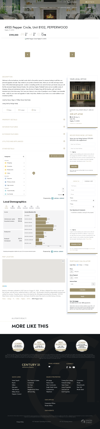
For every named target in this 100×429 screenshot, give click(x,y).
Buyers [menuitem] (14, 383)
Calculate (82, 290)
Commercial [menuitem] (31, 383)
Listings (9, 299)
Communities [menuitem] (43, 7)
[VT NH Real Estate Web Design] (86, 422)
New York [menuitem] (79, 387)
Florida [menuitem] (78, 383)
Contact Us (72, 123)
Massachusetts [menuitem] (80, 385)
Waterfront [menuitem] (49, 392)
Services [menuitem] (34, 7)
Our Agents (79, 123)
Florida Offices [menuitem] (49, 405)
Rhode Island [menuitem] (80, 389)
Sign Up (92, 2)
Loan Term (73, 265)
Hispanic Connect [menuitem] (16, 394)
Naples (23, 299)
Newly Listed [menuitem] (49, 383)
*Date (71, 198)
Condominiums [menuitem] (50, 389)
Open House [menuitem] (65, 385)
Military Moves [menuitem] (15, 392)
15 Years (86, 265)
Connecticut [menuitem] (80, 380)
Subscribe (74, 166)
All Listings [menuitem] (49, 380)
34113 (28, 299)
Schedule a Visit (89, 181)
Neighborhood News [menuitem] (64, 7)
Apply (82, 296)
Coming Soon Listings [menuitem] (67, 380)
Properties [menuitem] (26, 7)
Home (4, 299)
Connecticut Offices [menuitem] (50, 403)
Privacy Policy (88, 161)
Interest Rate (73, 281)
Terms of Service (72, 250)
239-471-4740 (76, 114)
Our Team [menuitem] (30, 385)
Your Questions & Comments (77, 210)
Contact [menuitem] (74, 7)
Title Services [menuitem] (15, 389)
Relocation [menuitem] (15, 387)
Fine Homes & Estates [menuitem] (33, 380)
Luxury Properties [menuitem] (66, 387)
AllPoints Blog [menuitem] (31, 392)
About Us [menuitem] (52, 7)
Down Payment (74, 275)
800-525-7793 (73, 2)
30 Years (80, 265)
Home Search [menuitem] (15, 380)
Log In (88, 2)
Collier (17, 299)
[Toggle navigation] (93, 7)
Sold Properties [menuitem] (66, 392)
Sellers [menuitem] (13, 385)
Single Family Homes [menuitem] (51, 387)
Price (71, 269)
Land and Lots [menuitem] (65, 389)
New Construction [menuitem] (51, 385)
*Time (71, 204)
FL (13, 299)
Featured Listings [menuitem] (66, 383)
